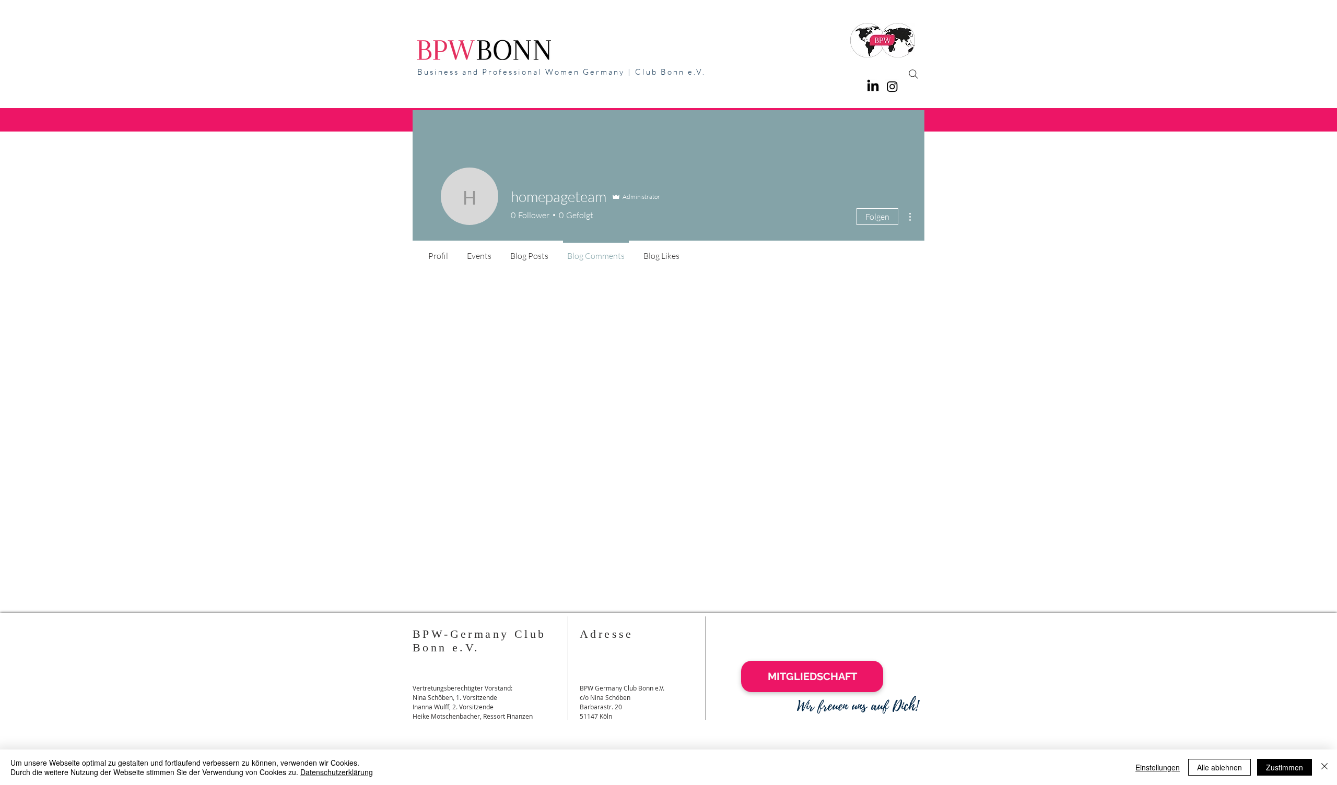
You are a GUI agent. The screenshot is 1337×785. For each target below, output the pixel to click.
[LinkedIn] (873, 86)
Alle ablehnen (1219, 767)
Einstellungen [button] (1157, 767)
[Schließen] (1324, 767)
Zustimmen (1284, 767)
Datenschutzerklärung (336, 772)
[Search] (913, 74)
